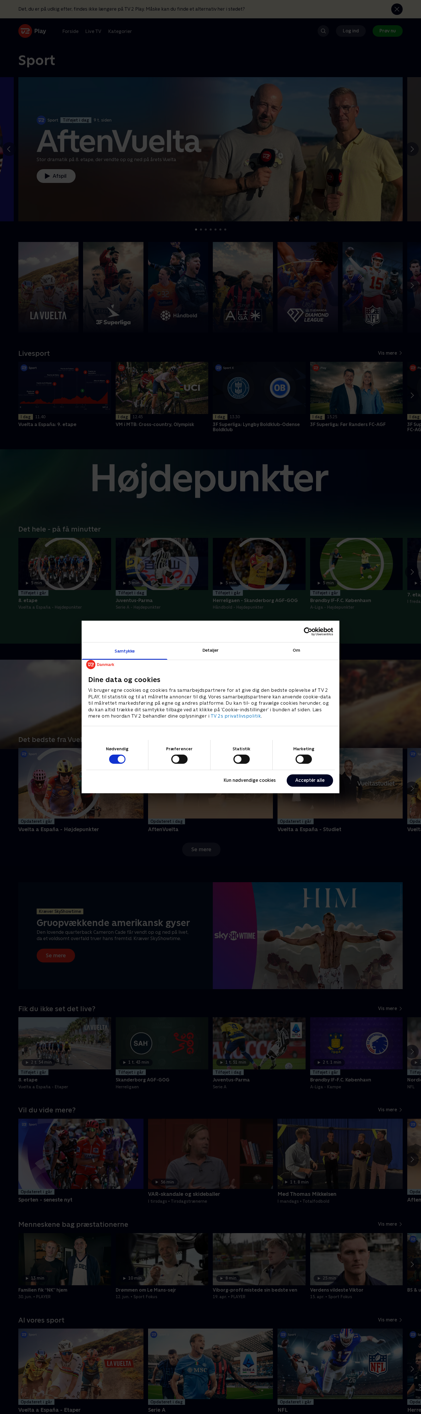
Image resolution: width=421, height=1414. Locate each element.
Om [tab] (296, 650)
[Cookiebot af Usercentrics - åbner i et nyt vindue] (308, 631)
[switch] (179, 759)
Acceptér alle (309, 780)
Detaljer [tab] (210, 650)
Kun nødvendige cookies (250, 780)
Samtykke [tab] (125, 651)
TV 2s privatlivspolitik (235, 716)
